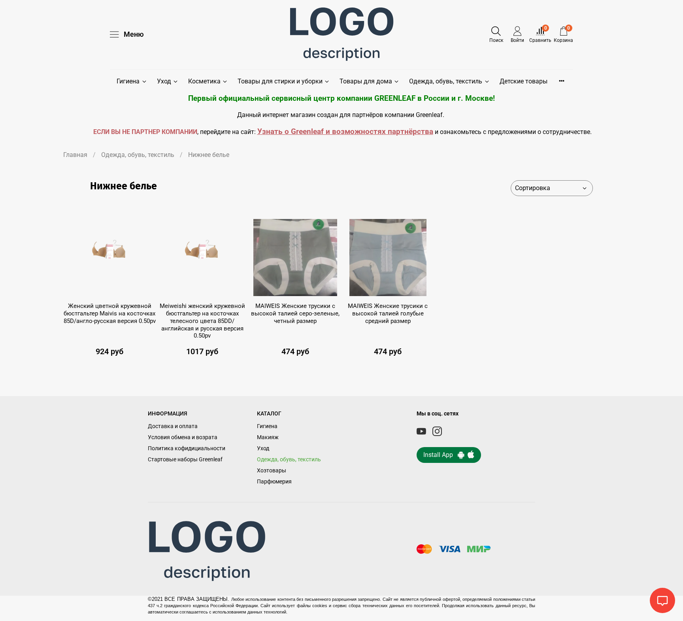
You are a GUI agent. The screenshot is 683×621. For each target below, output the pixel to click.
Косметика (204, 81)
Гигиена (128, 81)
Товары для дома (366, 81)
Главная (75, 155)
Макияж (268, 437)
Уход (164, 81)
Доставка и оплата (173, 426)
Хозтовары (271, 470)
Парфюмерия (274, 481)
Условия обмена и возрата (182, 437)
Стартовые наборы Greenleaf (185, 459)
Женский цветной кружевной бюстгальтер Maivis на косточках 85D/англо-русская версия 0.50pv (110, 313)
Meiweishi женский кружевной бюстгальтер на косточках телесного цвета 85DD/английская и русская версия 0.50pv (202, 320)
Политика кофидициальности (186, 448)
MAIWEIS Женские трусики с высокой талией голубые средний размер (388, 313)
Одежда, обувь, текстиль (445, 81)
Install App (440, 455)
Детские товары (523, 81)
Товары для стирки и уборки (280, 81)
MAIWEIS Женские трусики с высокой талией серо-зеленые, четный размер (295, 313)
